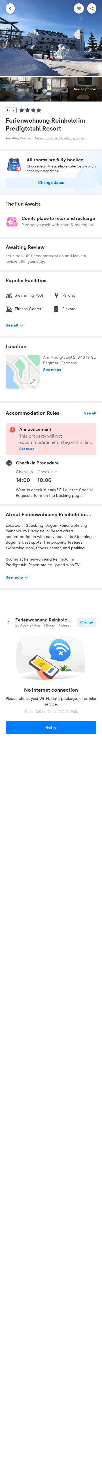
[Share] (91, 8)
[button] (23, 372)
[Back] (10, 8)
